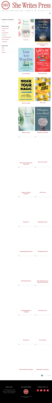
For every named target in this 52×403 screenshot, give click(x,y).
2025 (3, 47)
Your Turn (26, 39)
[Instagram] (44, 390)
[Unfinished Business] (26, 267)
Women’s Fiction (5, 39)
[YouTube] (41, 390)
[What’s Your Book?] (42, 148)
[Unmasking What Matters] (26, 238)
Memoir (3, 30)
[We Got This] (42, 179)
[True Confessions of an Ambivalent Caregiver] (42, 267)
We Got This (43, 192)
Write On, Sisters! (42, 73)
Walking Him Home (43, 222)
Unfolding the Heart (43, 251)
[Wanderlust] (26, 208)
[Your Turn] (26, 28)
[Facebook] (38, 390)
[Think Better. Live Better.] (42, 356)
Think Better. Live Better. (42, 369)
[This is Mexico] (42, 326)
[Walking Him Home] (42, 208)
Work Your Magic (26, 103)
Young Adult (4, 41)
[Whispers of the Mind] (42, 119)
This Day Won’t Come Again (26, 369)
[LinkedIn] (48, 390)
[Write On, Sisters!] (42, 60)
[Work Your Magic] (26, 89)
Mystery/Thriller (5, 32)
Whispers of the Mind (42, 132)
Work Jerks (43, 102)
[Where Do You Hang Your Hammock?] (26, 148)
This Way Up (26, 340)
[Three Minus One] (42, 297)
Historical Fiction (5, 28)
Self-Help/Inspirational (6, 37)
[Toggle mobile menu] (50, 13)
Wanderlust (26, 222)
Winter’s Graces (26, 132)
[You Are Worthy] (26, 60)
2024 (3, 50)
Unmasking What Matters (26, 251)
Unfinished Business (26, 280)
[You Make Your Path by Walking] (42, 30)
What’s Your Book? (42, 162)
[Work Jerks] (42, 89)
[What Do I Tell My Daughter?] (26, 179)
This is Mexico (42, 340)
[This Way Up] (26, 326)
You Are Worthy (26, 73)
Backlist (3, 52)
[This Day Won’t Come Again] (26, 356)
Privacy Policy (26, 397)
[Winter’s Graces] (26, 119)
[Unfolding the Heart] (42, 238)
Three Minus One (42, 310)
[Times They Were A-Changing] (26, 297)
